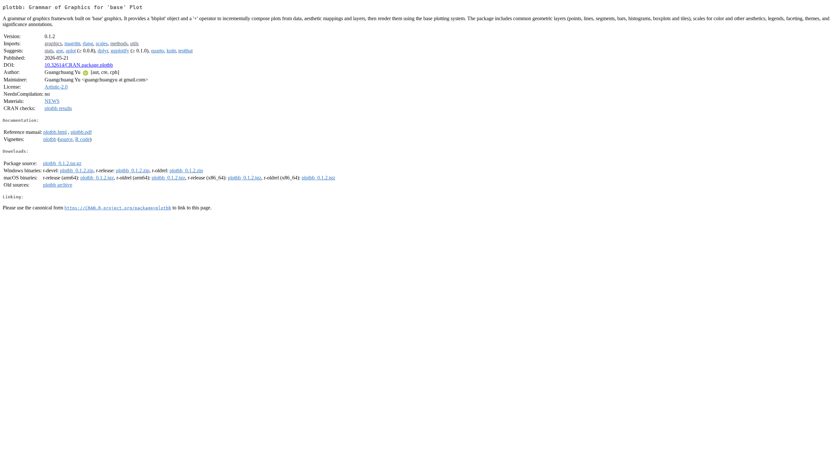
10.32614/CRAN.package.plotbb (79, 65)
